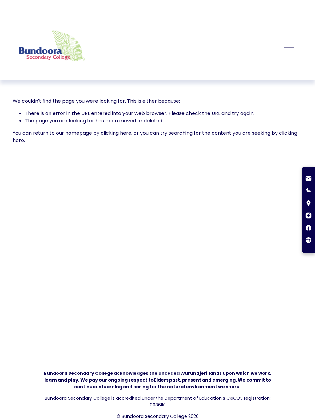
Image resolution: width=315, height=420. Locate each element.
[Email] (308, 179)
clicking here (116, 133)
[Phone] (308, 192)
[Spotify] (308, 241)
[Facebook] (308, 228)
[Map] (308, 204)
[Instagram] (308, 216)
